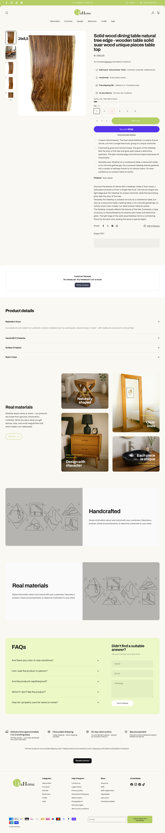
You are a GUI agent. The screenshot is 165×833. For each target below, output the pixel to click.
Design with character (75, 463)
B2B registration (107, 790)
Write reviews (82, 285)
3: (112, 111)
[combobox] (132, 2)
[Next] (80, 77)
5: (127, 111)
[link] (13, 436)
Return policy (77, 798)
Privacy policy (77, 790)
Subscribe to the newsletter (140, 819)
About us (104, 783)
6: (135, 111)
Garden (45, 790)
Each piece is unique (146, 457)
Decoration (46, 783)
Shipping (108, 62)
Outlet (44, 798)
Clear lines (150, 424)
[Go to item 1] (10, 52)
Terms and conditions (80, 809)
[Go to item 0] (10, 37)
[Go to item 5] (10, 98)
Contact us (76, 783)
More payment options (126, 135)
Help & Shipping (153, 226)
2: (104, 111)
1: (96, 111)
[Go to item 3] (10, 68)
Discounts (105, 798)
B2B (102, 787)
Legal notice (77, 787)
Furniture (46, 787)
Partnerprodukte (108, 801)
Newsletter (105, 794)
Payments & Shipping (80, 794)
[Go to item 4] (10, 83)
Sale (44, 801)
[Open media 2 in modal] (52, 73)
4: (120, 111)
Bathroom (46, 794)
